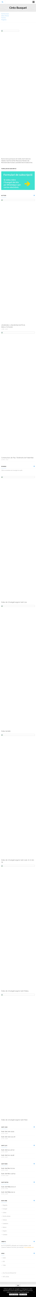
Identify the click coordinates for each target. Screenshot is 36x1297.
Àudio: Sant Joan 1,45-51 (7, 1131)
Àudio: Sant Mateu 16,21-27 (8, 1186)
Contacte (5, 1234)
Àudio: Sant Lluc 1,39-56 (7, 1155)
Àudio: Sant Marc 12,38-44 (8, 1173)
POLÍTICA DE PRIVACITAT (9, 1273)
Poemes (3, 18)
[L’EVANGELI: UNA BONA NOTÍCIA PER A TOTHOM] (18, 261)
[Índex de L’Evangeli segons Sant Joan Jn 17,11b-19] (18, 796)
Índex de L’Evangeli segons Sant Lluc (14, 602)
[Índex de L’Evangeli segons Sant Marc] (18, 1056)
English (5, 1231)
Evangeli (5, 1209)
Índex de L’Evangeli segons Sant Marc (14, 1120)
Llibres (4, 1212)
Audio (4, 1258)
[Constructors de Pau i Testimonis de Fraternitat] (18, 394)
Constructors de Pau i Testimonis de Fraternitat (17, 458)
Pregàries (3, 19)
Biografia (5, 1205)
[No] (34, 1292)
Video (4, 1265)
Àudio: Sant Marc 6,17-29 (8, 1168)
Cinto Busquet (18, 7)
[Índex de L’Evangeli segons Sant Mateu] (18, 927)
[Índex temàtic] (18, 667)
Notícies (5, 1220)
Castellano (5, 1223)
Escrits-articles (6, 1216)
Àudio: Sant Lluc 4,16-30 (7, 1150)
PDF (4, 1261)
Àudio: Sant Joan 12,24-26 (8, 1136)
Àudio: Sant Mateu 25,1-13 (8, 1192)
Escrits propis (5, 14)
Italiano (4, 1227)
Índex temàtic (6, 731)
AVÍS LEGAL (6, 1276)
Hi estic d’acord (14, 1294)
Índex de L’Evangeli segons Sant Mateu (15, 991)
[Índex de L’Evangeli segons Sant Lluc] (18, 538)
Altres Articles (5, 16)
